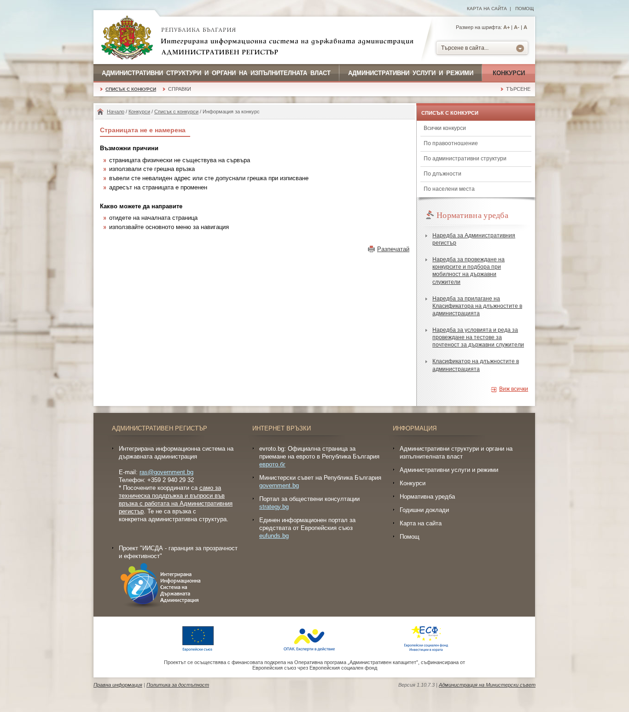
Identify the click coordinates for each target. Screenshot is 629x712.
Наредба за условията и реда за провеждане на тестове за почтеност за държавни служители (478, 337)
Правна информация (117, 685)
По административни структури (465, 158)
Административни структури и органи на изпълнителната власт (216, 73)
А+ (506, 27)
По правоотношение (451, 143)
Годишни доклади (424, 509)
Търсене (518, 89)
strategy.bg (274, 506)
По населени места (449, 189)
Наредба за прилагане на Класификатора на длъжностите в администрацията (477, 306)
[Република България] (127, 38)
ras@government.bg (166, 472)
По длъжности (442, 174)
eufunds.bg (274, 535)
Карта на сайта (487, 8)
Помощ (524, 8)
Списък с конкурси (130, 89)
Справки (179, 89)
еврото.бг (272, 464)
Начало (115, 111)
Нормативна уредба (427, 496)
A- (516, 27)
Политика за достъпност (177, 685)
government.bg (279, 485)
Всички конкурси (445, 128)
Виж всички (513, 389)
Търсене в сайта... (465, 48)
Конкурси (509, 73)
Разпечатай (393, 249)
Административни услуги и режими (410, 73)
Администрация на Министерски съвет (487, 685)
